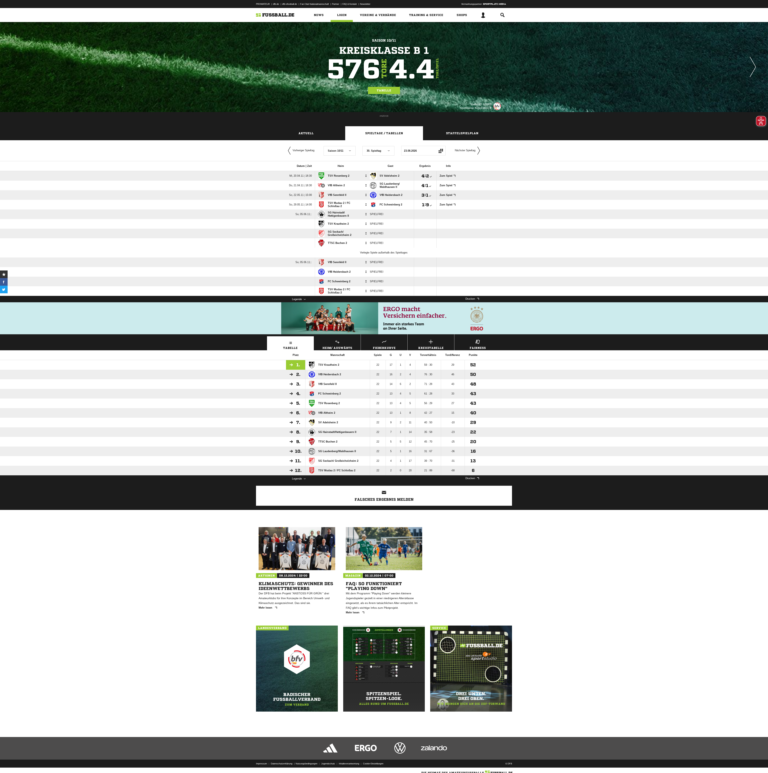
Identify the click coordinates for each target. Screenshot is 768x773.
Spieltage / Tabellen (384, 133)
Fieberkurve (384, 347)
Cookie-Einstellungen (373, 763)
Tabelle (384, 90)
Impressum (261, 763)
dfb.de (276, 4)
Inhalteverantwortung (349, 763)
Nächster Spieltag (465, 150)
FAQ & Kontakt (349, 4)
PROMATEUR (263, 4)
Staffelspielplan (462, 133)
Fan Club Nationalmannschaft (314, 4)
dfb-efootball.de (289, 4)
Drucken (470, 298)
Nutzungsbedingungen (306, 763)
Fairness (478, 347)
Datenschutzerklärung (281, 763)
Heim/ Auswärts (337, 347)
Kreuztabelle (431, 347)
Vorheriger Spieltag (303, 150)
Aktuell (306, 133)
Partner (335, 4)
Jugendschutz (328, 763)
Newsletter (365, 4)
